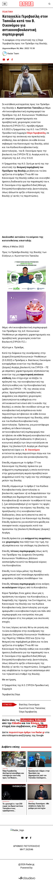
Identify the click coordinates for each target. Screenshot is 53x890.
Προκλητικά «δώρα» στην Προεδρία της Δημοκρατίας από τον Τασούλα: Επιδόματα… (39, 774)
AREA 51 (30, 768)
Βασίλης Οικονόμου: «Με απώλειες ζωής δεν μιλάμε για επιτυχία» (38, 805)
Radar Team (13, 53)
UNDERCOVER (6, 801)
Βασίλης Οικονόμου (29, 704)
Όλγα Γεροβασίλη (28, 711)
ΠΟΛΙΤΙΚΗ (7, 11)
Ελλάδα (16, 723)
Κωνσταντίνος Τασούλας (32, 708)
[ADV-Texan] (26, 276)
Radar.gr (42, 726)
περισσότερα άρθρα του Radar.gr (27, 732)
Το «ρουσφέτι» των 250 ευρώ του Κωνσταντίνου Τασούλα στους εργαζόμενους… (13, 807)
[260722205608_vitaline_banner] (26, 308)
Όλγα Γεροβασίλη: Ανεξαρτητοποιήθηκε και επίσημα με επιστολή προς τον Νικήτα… (13, 774)
